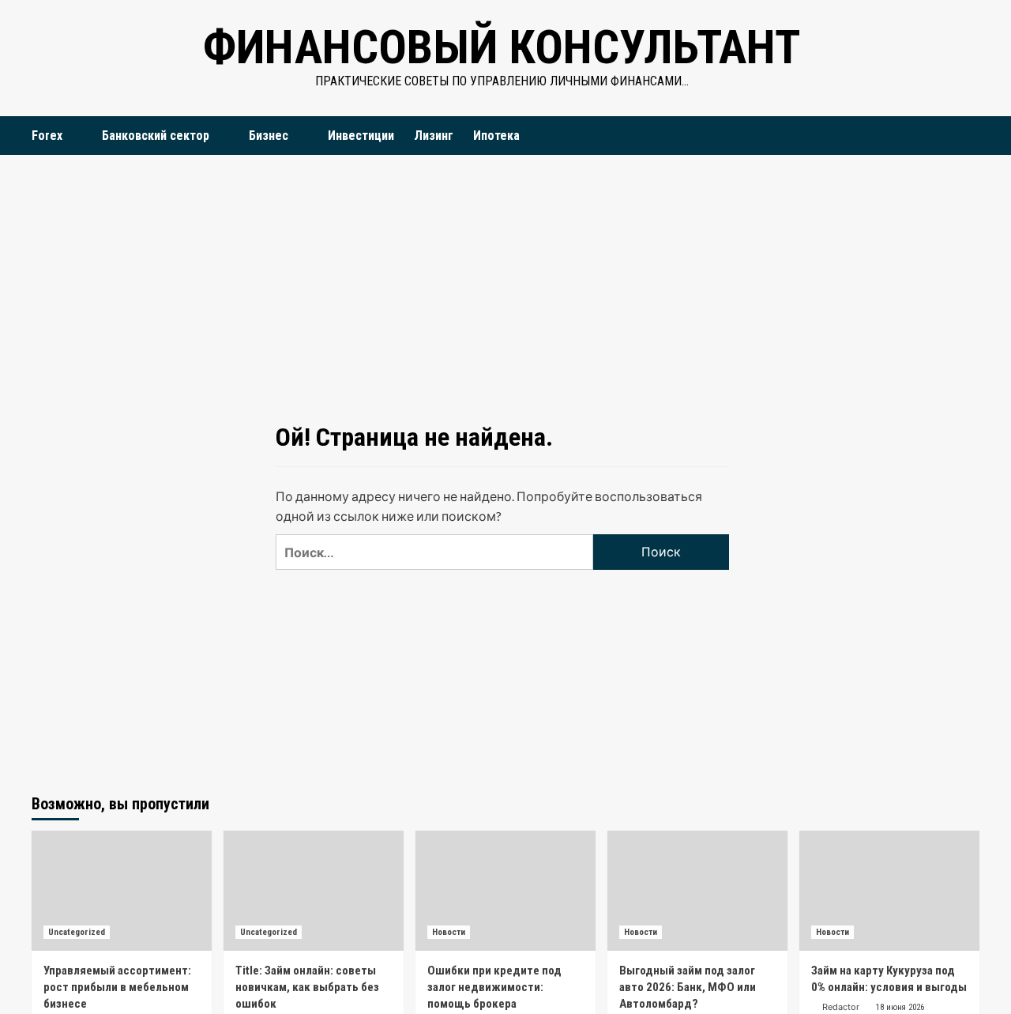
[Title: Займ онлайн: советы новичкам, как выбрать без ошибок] (314, 891)
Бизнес (268, 135)
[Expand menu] (72, 136)
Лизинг (433, 135)
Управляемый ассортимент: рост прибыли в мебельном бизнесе (117, 987)
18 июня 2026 (900, 1007)
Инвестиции (361, 135)
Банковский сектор (155, 135)
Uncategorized (76, 932)
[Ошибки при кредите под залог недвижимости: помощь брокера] (505, 891)
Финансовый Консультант (501, 47)
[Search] (969, 135)
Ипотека (496, 135)
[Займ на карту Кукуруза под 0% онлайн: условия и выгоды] (889, 891)
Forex (47, 135)
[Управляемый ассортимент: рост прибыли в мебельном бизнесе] (122, 891)
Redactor (840, 1006)
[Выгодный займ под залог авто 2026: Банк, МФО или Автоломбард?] (697, 891)
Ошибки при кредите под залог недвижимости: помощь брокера (494, 987)
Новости (448, 932)
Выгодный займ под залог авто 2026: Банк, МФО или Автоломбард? (687, 987)
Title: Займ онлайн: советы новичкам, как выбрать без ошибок (307, 987)
